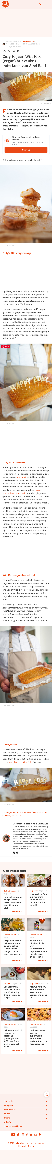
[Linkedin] (17, 852)
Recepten (8, 1105)
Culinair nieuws (27, 41)
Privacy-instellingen (13, 1126)
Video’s (7, 1122)
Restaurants (9, 1109)
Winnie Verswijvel (12, 41)
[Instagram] (14, 852)
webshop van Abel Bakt (20, 762)
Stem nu (26, 150)
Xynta (31, 1146)
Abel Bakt (21, 477)
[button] (44, 1101)
